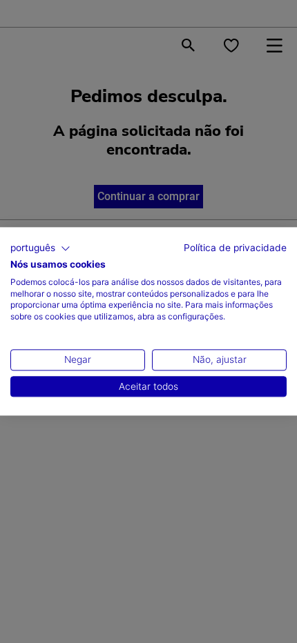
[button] (40, 248)
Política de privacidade (235, 247)
